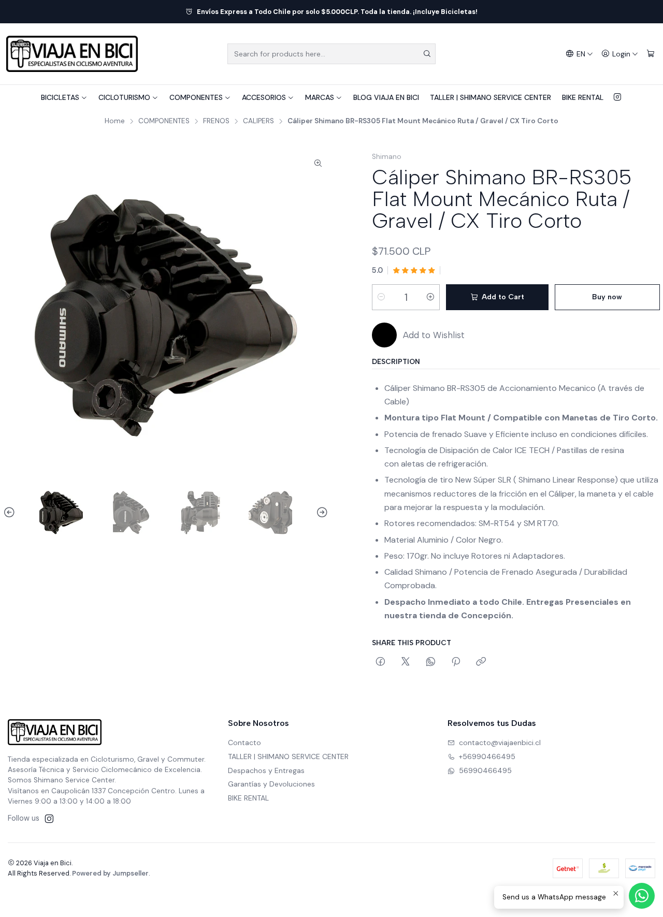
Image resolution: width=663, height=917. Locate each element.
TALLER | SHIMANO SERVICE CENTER (490, 97)
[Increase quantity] (430, 297)
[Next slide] (320, 512)
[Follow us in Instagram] (617, 97)
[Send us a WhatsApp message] (642, 896)
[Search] (427, 53)
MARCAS (319, 97)
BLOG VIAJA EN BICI (386, 97)
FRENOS (216, 121)
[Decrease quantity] (381, 297)
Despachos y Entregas (266, 770)
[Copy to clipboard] (480, 662)
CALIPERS (258, 121)
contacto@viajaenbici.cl (500, 742)
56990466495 (485, 770)
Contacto (244, 742)
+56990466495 (487, 756)
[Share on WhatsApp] (430, 662)
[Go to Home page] (72, 54)
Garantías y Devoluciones (271, 784)
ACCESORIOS (264, 97)
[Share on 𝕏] (405, 662)
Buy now (607, 297)
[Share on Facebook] (380, 662)
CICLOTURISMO (124, 97)
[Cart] (650, 54)
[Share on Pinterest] (456, 662)
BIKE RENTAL (582, 97)
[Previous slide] (11, 512)
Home (115, 121)
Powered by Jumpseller (110, 873)
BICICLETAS (60, 97)
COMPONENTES (196, 97)
